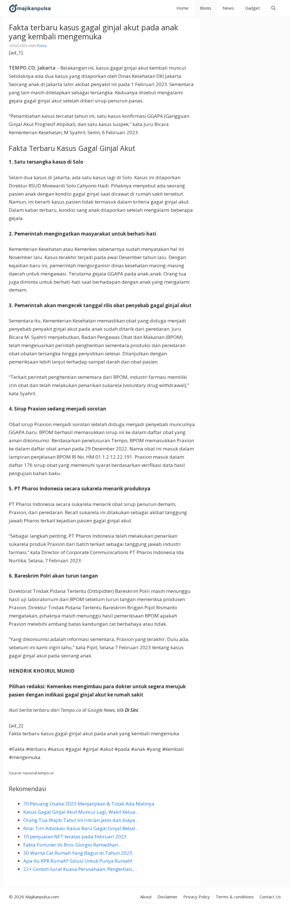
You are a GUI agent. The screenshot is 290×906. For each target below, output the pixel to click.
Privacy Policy (196, 896)
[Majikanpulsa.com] (30, 8)
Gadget (252, 8)
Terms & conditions (235, 896)
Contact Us (270, 896)
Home (182, 8)
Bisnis (205, 8)
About (146, 896)
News (228, 8)
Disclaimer (167, 896)
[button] (273, 8)
